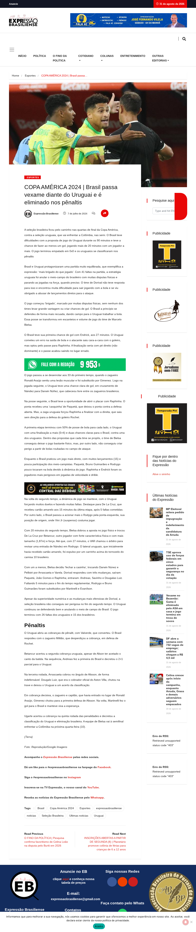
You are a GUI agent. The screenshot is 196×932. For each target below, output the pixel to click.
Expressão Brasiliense (46, 213)
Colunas (107, 55)
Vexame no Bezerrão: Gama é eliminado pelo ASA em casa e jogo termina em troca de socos (174, 608)
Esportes (30, 75)
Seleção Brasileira (53, 815)
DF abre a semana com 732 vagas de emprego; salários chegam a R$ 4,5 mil (174, 648)
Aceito (99, 926)
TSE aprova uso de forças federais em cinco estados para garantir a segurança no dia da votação (175, 565)
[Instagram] (122, 882)
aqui (65, 879)
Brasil (41, 808)
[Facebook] (112, 882)
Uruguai (99, 815)
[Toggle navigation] (12, 49)
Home (15, 75)
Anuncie (13, 4)
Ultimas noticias (78, 815)
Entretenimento (132, 55)
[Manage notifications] (186, 922)
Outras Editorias (159, 58)
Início (22, 55)
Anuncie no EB (73, 871)
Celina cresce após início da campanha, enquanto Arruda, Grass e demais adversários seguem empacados (175, 690)
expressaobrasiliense (109, 808)
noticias (31, 815)
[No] (191, 922)
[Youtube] (133, 882)
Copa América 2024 (62, 808)
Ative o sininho (161, 474)
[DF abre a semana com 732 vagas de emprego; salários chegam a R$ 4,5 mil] (156, 642)
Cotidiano (85, 55)
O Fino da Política (60, 58)
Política (39, 55)
